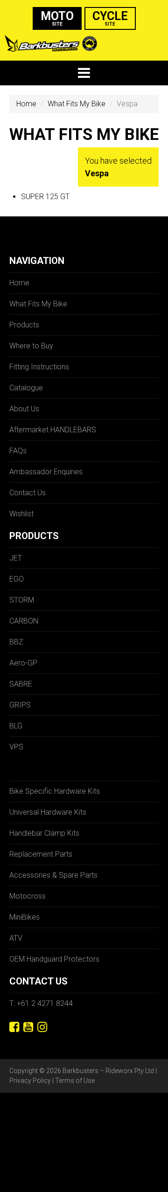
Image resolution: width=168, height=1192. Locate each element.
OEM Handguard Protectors (54, 959)
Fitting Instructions (39, 366)
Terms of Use (75, 1080)
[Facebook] (14, 1027)
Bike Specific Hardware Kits (54, 791)
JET (15, 558)
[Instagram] (42, 1027)
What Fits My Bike (76, 103)
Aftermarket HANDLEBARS (52, 429)
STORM (21, 600)
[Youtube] (28, 1027)
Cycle (110, 18)
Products (24, 324)
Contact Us (27, 492)
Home (26, 103)
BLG (15, 725)
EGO (16, 579)
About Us (24, 408)
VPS (16, 746)
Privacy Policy (30, 1080)
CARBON (23, 621)
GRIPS (20, 704)
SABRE (20, 683)
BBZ (16, 642)
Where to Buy (31, 345)
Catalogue (26, 387)
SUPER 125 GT (45, 196)
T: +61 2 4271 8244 (41, 1003)
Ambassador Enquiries (46, 471)
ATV (15, 938)
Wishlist (21, 513)
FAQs (18, 450)
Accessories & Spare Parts (53, 875)
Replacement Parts (40, 854)
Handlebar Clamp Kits (44, 833)
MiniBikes (24, 917)
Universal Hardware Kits (47, 812)
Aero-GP (23, 662)
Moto (57, 18)
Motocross (27, 896)
